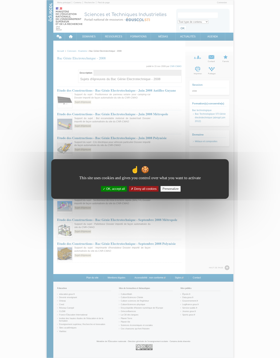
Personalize (170, 188)
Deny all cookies (145, 188)
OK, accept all (115, 188)
